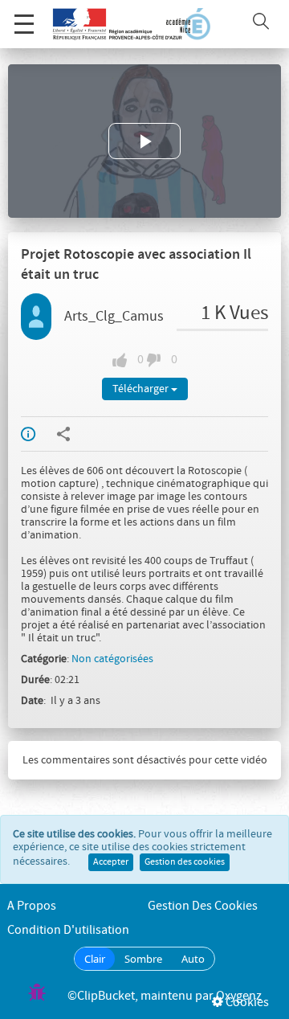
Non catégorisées (112, 659)
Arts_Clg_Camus (114, 316)
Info (38, 434)
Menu (24, 24)
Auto (193, 958)
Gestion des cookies (184, 862)
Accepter (110, 862)
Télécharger (141, 389)
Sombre (143, 958)
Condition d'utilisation (68, 930)
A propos (31, 906)
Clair (94, 958)
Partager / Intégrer (74, 434)
